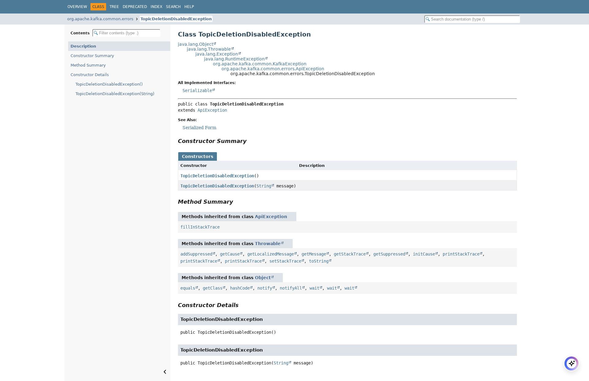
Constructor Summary (92, 55)
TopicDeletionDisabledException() (109, 84)
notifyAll (291, 288)
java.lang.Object (195, 44)
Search (173, 7)
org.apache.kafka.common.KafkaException (259, 63)
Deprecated (135, 7)
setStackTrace (285, 261)
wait (314, 288)
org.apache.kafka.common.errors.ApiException (272, 68)
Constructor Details (90, 74)
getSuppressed (389, 254)
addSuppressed (196, 254)
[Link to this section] (250, 141)
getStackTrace (350, 254)
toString (319, 261)
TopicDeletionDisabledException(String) (114, 93)
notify (264, 288)
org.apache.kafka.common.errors (100, 19)
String (263, 185)
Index (156, 7)
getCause (230, 254)
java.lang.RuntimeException (234, 58)
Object (263, 277)
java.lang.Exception (216, 54)
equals (187, 288)
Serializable (197, 90)
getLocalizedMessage (270, 254)
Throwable (268, 243)
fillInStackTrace (200, 227)
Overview (77, 7)
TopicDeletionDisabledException (176, 19)
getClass (212, 288)
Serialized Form (199, 127)
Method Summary (88, 65)
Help (189, 7)
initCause (424, 254)
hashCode (240, 288)
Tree (114, 7)
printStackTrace (461, 254)
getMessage (314, 254)
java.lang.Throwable (209, 49)
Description (83, 46)
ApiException (212, 110)
